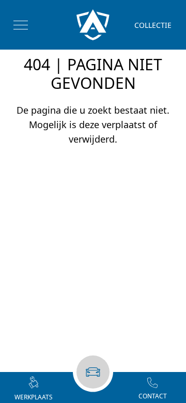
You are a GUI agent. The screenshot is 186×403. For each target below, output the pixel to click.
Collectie (153, 25)
